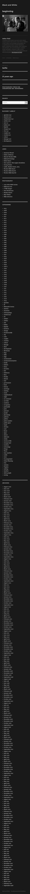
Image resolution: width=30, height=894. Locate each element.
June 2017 (6, 707)
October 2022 (8, 579)
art (4, 316)
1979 (5, 232)
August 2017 (7, 703)
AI (4, 304)
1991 (5, 254)
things (6, 449)
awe (5, 322)
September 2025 (8, 509)
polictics (6, 417)
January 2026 (8, 500)
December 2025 (8, 502)
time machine (8, 453)
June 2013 (6, 803)
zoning (6, 475)
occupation (7, 405)
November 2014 (8, 769)
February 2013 (8, 811)
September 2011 (8, 845)
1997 (5, 260)
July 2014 (6, 777)
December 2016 (8, 719)
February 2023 (8, 571)
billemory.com (8, 186)
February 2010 (8, 883)
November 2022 (8, 577)
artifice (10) (7, 121)
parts (5, 409)
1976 (5, 226)
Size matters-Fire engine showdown (14, 163)
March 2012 (7, 833)
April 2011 (6, 855)
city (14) (6, 131)
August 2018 (7, 679)
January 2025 (7, 525)
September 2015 (8, 749)
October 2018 (7, 675)
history (6, 386)
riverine (6, 427)
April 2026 (7, 494)
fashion (6, 364)
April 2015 (7, 759)
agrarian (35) (7, 115)
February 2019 (8, 667)
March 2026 (7, 496)
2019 (5, 296)
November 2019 (8, 649)
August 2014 (7, 775)
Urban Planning (8, 461)
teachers (6, 445)
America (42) (7, 117)
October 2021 (7, 603)
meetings (6, 389)
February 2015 (8, 763)
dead (5, 346)
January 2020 (7, 645)
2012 (5, 290)
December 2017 (8, 695)
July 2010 (6, 873)
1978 (5, 230)
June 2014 (6, 779)
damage (6, 344)
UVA (5, 463)
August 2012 (7, 823)
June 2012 (6, 827)
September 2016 (8, 725)
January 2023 (7, 573)
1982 (5, 238)
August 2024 (7, 535)
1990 (5, 252)
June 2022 (7, 587)
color (5, 336)
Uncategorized (8, 459)
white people (7, 473)
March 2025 (7, 521)
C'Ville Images (8, 188)
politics (6, 419)
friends (17, 57)
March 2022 (7, 593)
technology (7, 447)
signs (5, 433)
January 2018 (7, 693)
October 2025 (8, 507)
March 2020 (7, 641)
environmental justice (10, 360)
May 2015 (6, 757)
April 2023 (7, 567)
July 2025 (6, 513)
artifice (6, 320)
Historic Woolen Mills (10, 157)
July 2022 (6, 585)
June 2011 (6, 851)
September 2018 (8, 677)
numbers (6, 403)
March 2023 (7, 569)
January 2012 (7, 837)
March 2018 (7, 689)
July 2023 (6, 561)
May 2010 (6, 877)
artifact (6, 318)
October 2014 (7, 771)
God (5, 380)
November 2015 (8, 745)
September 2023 (8, 557)
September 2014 (8, 773)
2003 (5, 274)
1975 (5, 224)
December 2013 (8, 791)
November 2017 (8, 697)
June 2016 (6, 731)
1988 (5, 250)
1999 (5, 264)
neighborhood (8, 395)
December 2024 (8, 527)
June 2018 (6, 683)
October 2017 (7, 699)
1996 (5, 258)
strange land (7, 443)
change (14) (7, 129)
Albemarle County (9, 306)
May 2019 (6, 661)
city (5, 334)
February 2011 (8, 859)
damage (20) (7, 139)
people (6, 413)
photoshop (7, 415)
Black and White (9, 5)
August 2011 (7, 847)
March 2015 (7, 761)
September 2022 (8, 581)
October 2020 (8, 627)
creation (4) (7, 135)
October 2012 (7, 819)
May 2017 (6, 709)
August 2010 (7, 871)
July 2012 (6, 825)
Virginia (6, 467)
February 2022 (8, 595)
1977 (5, 228)
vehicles (6, 465)
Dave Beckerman (8, 190)
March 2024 (7, 545)
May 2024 (6, 541)
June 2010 (6, 875)
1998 (14, 57)
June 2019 (6, 659)
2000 (5, 268)
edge (5, 356)
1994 (5, 256)
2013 (5, 292)
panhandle (7, 407)
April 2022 (7, 591)
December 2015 (8, 743)
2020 (5, 298)
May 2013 (6, 805)
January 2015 (7, 765)
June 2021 (6, 611)
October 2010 (7, 867)
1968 (5, 210)
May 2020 (6, 637)
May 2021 (6, 613)
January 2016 (7, 741)
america (6, 308)
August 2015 (7, 751)
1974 (5, 222)
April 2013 (6, 807)
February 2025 (8, 523)
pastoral (6, 411)
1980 (5, 234)
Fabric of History (8, 155)
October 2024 (8, 531)
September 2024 (8, 533)
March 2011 (7, 857)
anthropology (8, 312)
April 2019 (7, 663)
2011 (5, 288)
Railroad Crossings (9, 159)
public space (7, 423)
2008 (5, 282)
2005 (5, 278)
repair (5, 425)
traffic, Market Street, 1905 (12, 167)
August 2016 (7, 727)
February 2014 (8, 787)
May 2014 (6, 781)
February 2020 (8, 643)
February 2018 (8, 691)
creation (6, 340)
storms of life (7, 441)
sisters (6, 435)
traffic (5, 455)
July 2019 (6, 657)
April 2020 (7, 639)
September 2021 (8, 605)
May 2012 (6, 829)
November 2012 (8, 817)
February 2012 (8, 835)
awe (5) (6, 123)
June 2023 (7, 563)
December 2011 (8, 839)
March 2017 (7, 713)
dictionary (7, 350)
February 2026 (8, 498)
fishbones (7, 372)
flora (5, 374)
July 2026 (6, 488)
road (5, 429)
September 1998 (8, 885)
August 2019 (7, 655)
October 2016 (7, 723)
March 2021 (7, 617)
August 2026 (7, 486)
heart (5, 384)
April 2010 (7, 879)
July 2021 (6, 609)
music (5, 393)
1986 (5, 246)
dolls (5, 354)
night (5, 397)
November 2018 (8, 673)
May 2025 (6, 517)
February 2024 (8, 547)
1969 (5, 212)
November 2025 (8, 505)
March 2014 (7, 785)
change (6, 330)
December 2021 (8, 599)
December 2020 (8, 623)
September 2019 (8, 653)
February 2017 (8, 715)
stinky (5, 439)
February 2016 (8, 739)
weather (6, 471)
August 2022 (7, 583)
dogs (5, 352)
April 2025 (7, 519)
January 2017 (7, 717)
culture (6, 137)
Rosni (5, 431)
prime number (8, 421)
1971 (5, 216)
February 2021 (8, 619)
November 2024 (8, 529)
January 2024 (7, 549)
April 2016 (7, 735)
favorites (6, 368)
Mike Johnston (8, 196)
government (7, 382)
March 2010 (7, 881)
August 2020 (7, 631)
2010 (5, 286)
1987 (5, 248)
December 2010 (8, 863)
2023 (5, 300)
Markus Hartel (8, 192)
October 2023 (8, 555)
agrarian (6, 302)
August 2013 (7, 799)
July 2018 (6, 681)
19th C (5, 266)
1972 (5, 218)
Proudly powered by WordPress (18, 891)
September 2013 (8, 797)
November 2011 (8, 841)
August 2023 (7, 559)
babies (5, 324)
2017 (5, 294)
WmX (3, 57)
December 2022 (8, 575)
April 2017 (6, 711)
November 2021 (8, 601)
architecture (7, 314)
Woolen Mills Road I (9, 169)
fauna (5, 366)
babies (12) (7, 125)
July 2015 (6, 753)
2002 (5, 272)
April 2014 (7, 783)
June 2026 (7, 490)
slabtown (6, 437)
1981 (5, 236)
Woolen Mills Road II (10, 171)
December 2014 (8, 767)
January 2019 (7, 669)
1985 (5, 244)
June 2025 (7, 515)
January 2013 (7, 813)
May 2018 (6, 685)
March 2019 (7, 665)
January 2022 (7, 597)
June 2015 (6, 755)
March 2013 (7, 809)
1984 (5, 242)
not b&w (6, 401)
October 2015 (7, 747)
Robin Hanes (7, 161)
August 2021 (7, 607)
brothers (6, 328)
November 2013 (8, 793)
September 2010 (8, 869)
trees (5, 457)
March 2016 (7, 737)
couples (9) (7, 133)
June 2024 (7, 539)
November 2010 (8, 865)
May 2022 (6, 589)
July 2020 (6, 633)
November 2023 (8, 553)
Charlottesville (8, 332)
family (5, 362)
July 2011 (6, 849)
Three (5, 451)
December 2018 (8, 671)
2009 (5, 284)
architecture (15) (8, 119)
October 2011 (7, 843)
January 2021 (7, 621)
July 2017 (6, 705)
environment (7, 358)
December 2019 (8, 647)
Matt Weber (7, 194)
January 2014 (7, 789)
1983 (5, 240)
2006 (5, 280)
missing (6, 391)
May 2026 (7, 492)
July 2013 (6, 801)
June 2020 (7, 635)
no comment (7, 399)
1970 (5, 214)
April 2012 (7, 831)
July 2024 (6, 537)
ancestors (6, 310)
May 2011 (6, 853)
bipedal (6, 127)
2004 (5, 276)
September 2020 (8, 629)
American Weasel (9, 152)
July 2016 (6, 729)
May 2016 (6, 733)
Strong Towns (8, 165)
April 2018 (7, 687)
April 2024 (7, 543)
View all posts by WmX (17, 52)
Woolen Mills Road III (10, 173)
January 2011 (7, 861)
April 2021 (7, 615)
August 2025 (7, 511)
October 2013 (7, 795)
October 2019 (7, 651)
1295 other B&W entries (11, 184)
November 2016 (8, 721)
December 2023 (8, 551)
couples (6, 338)
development (7, 141)
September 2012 (8, 821)
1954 (5, 208)
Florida (6, 376)
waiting (6, 469)
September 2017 (8, 701)
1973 (5, 220)
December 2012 (8, 815)
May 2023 (6, 565)
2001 (5, 270)
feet (5, 370)
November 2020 (8, 625)
